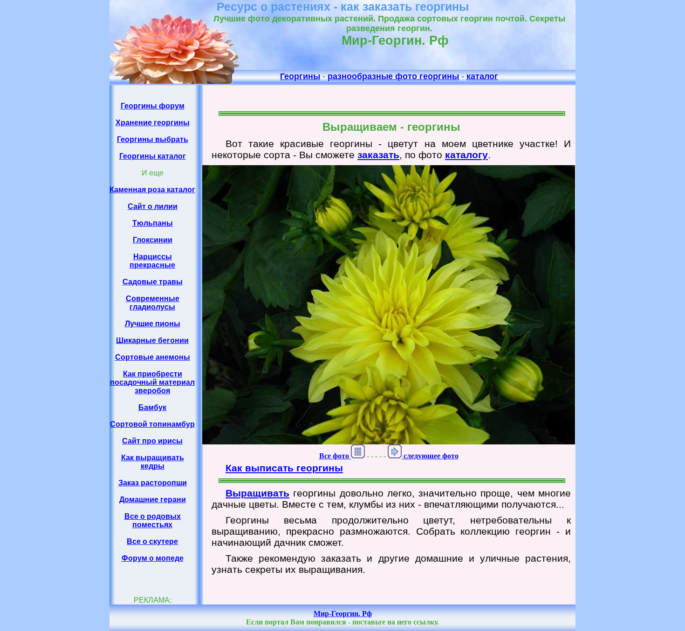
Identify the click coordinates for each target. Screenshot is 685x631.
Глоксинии (152, 240)
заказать (378, 154)
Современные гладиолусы (152, 303)
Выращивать (257, 493)
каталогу (466, 154)
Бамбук (152, 407)
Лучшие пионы (152, 324)
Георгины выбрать (152, 139)
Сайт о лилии (153, 206)
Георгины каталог (152, 156)
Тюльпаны (152, 223)
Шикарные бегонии (152, 340)
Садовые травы (153, 282)
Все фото (335, 456)
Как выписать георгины (284, 468)
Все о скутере (152, 541)
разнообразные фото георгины (393, 76)
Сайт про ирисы (152, 441)
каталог (482, 76)
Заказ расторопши (152, 483)
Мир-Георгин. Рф (343, 614)
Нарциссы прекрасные (152, 261)
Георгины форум (153, 106)
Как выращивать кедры (152, 462)
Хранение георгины (153, 123)
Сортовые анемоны (152, 357)
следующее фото (430, 456)
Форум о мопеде (153, 558)
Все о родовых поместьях (152, 520)
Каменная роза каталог (152, 190)
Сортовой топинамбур (152, 424)
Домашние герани (152, 499)
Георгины (300, 76)
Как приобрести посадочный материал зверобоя (152, 382)
